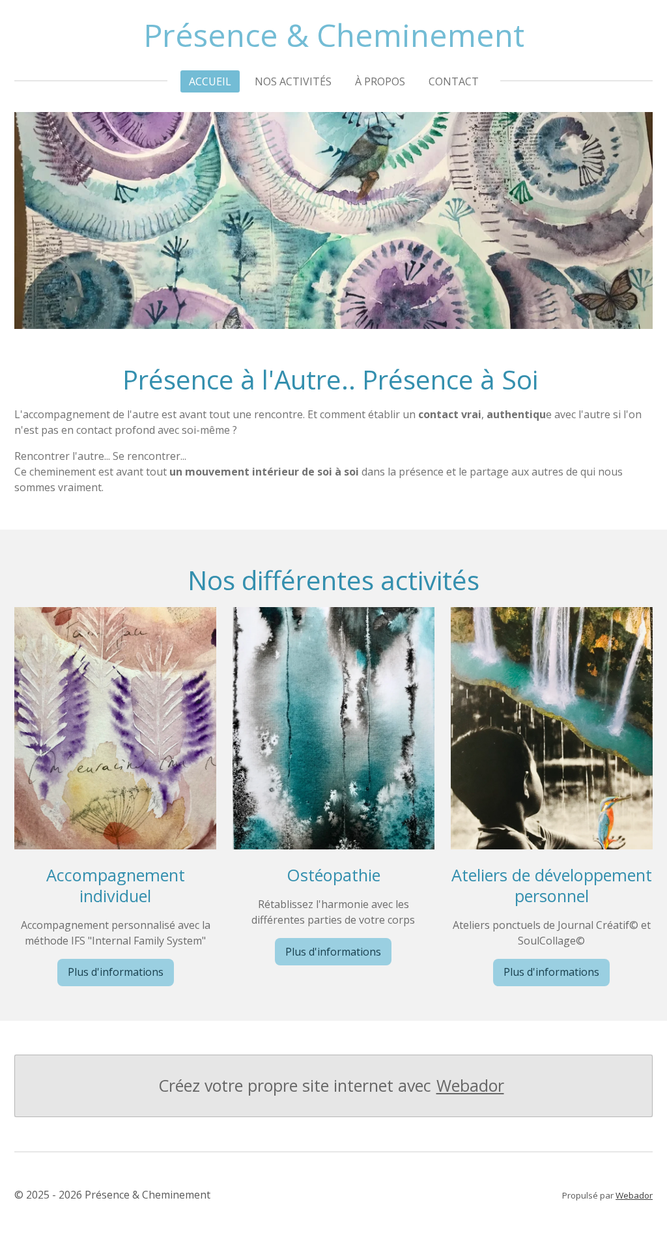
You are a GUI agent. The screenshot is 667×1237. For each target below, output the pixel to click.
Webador (470, 1085)
